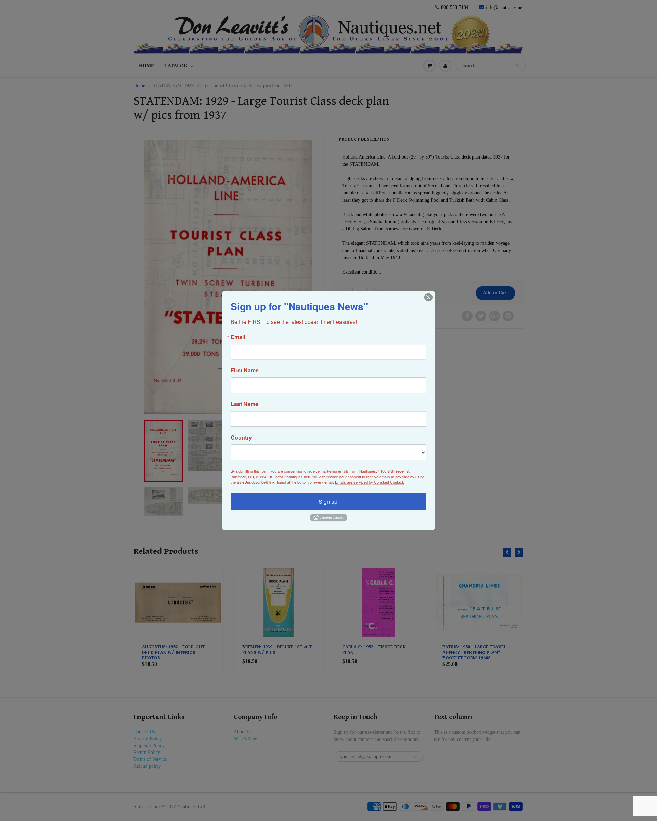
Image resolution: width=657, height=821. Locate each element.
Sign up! (329, 501)
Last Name (244, 404)
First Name (245, 370)
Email (238, 337)
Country (241, 437)
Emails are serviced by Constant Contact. (369, 482)
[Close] (428, 297)
